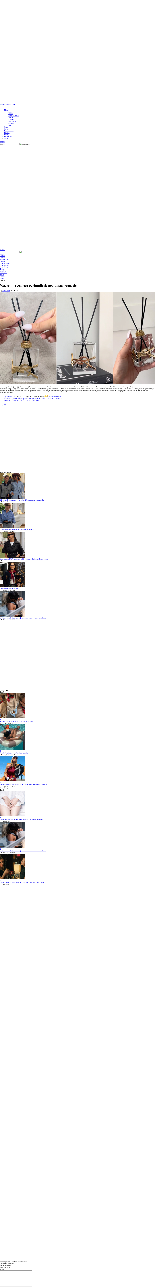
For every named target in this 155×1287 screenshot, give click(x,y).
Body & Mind (4, 259)
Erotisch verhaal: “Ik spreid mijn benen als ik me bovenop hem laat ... (23, 618)
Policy (10, 125)
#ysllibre (43, 398)
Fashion (6, 133)
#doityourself (16, 400)
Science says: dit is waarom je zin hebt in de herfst (16, 721)
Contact (11, 123)
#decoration (22, 398)
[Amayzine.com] (7, 104)
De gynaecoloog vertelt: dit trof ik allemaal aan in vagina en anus (21, 819)
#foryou (29, 398)
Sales (6, 127)
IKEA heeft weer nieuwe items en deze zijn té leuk (17, 529)
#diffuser (15, 398)
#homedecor (36, 398)
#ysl (50, 396)
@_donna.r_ (8, 396)
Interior (10, 114)
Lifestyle (11, 119)
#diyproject (50, 398)
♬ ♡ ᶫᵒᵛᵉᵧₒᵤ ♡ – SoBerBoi (30, 400)
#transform (58, 398)
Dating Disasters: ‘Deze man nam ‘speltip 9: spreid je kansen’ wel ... (22, 882)
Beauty (6, 135)
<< (5, 404)
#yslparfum (55, 396)
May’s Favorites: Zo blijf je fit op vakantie (14, 753)
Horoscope (12, 121)
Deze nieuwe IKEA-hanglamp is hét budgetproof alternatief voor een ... (24, 559)
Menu (6, 110)
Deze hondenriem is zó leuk (9, 588)
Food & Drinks (13, 116)
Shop (6, 138)
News (2, 275)
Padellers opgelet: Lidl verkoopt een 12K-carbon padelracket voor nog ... (24, 784)
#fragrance (7, 398)
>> (5, 405)
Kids (10, 112)
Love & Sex (8, 136)
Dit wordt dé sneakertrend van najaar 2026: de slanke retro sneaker (22, 500)
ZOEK (2, 142)
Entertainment (8, 131)
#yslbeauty (7, 400)
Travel (10, 117)
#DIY (62, 396)
